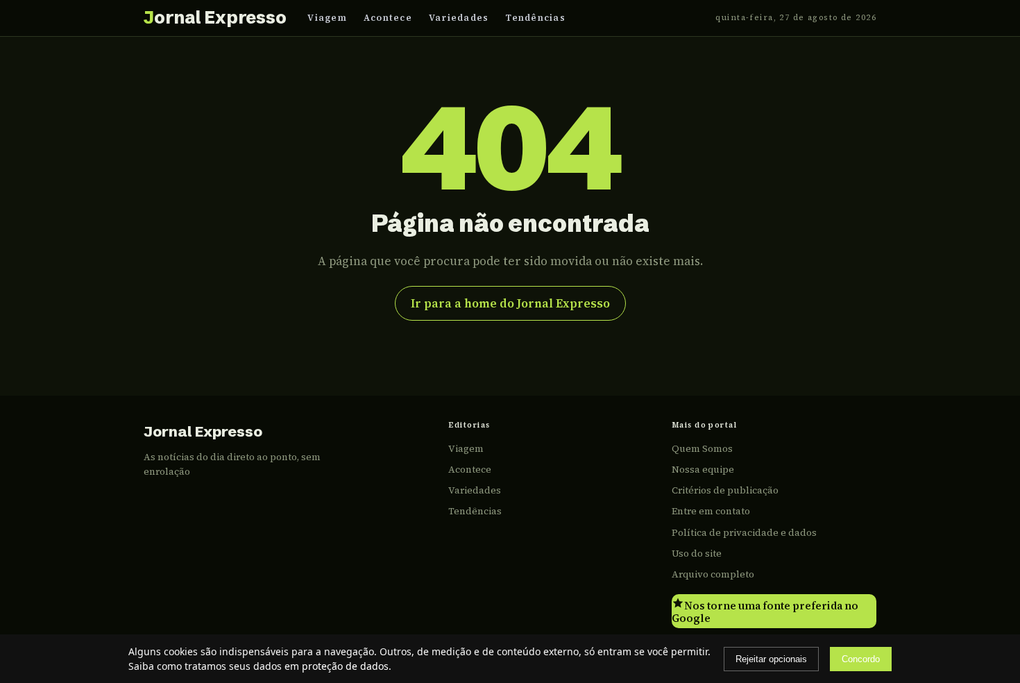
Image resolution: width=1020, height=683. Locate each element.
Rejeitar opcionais (771, 659)
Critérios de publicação (725, 490)
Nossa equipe (703, 469)
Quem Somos (702, 448)
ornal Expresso (215, 17)
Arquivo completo (713, 574)
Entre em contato (711, 511)
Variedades (459, 18)
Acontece (388, 18)
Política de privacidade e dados (744, 532)
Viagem (327, 18)
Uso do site (697, 553)
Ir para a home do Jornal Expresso (510, 303)
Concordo (861, 659)
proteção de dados (345, 666)
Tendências (535, 18)
